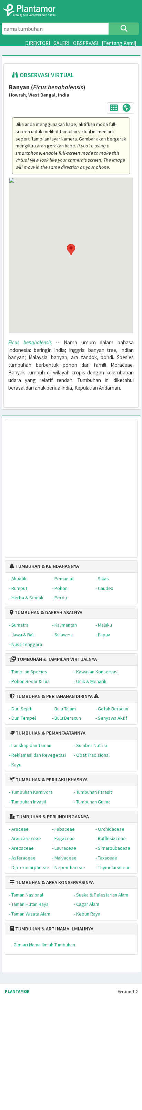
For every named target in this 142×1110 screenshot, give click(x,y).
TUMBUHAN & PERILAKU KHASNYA (51, 779)
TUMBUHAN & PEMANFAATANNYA (49, 733)
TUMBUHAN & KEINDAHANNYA (46, 566)
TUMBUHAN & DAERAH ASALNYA (47, 612)
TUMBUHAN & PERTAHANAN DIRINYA (53, 696)
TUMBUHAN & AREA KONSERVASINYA (54, 882)
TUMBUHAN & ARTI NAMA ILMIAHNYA (53, 929)
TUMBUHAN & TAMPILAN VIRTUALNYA (56, 659)
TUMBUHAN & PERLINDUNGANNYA (52, 816)
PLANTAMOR (17, 991)
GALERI (61, 43)
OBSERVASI (85, 43)
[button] (71, 249)
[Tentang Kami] (119, 43)
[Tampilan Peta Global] (127, 108)
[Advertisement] (64, 485)
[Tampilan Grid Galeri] (114, 108)
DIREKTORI (37, 43)
